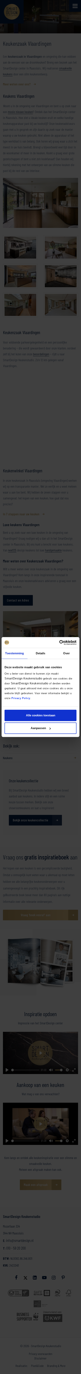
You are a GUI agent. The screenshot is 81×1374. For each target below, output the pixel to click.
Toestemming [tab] (14, 653)
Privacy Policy (20, 698)
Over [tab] (66, 653)
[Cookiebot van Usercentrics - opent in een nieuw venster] (59, 642)
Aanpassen (38, 728)
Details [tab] (40, 653)
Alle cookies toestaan (40, 715)
